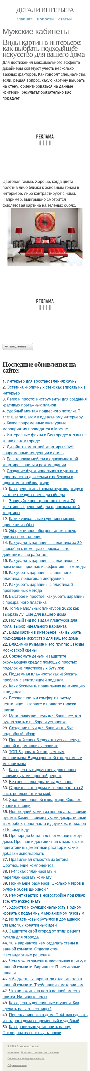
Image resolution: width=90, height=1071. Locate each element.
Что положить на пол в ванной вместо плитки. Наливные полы (41, 994)
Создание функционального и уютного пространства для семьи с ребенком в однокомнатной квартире (40, 476)
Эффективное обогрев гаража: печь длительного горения (39, 533)
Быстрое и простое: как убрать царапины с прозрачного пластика (44, 599)
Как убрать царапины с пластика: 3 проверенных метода (38, 587)
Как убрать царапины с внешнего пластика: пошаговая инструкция (36, 575)
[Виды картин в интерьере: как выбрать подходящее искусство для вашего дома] (45, 237)
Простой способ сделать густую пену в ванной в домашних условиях (41, 742)
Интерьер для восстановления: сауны (42, 381)
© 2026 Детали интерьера (24, 1046)
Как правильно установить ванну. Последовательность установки (36, 1029)
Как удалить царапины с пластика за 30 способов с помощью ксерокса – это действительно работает (42, 548)
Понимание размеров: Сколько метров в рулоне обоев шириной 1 (43, 886)
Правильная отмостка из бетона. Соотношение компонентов (36, 862)
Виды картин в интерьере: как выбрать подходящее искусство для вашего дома (43, 47)
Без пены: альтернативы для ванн (40, 781)
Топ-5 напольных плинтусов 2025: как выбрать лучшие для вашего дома (40, 611)
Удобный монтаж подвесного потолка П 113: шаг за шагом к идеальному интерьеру (42, 414)
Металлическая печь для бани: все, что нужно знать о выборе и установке (41, 719)
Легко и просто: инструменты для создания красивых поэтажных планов (44, 402)
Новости (45, 19)
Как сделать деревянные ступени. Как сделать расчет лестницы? (40, 1005)
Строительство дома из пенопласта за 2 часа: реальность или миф (42, 790)
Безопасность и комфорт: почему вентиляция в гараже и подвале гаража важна (39, 704)
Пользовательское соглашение (40, 1052)
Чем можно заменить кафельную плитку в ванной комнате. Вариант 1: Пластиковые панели (44, 967)
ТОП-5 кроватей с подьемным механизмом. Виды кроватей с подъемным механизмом (42, 757)
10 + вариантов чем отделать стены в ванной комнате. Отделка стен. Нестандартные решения (40, 949)
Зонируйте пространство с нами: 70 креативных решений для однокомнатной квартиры (41, 506)
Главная (24, 19)
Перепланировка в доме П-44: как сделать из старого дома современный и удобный (45, 1017)
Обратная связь (17, 1065)
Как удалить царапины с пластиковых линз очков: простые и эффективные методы (44, 563)
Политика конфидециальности (26, 1058)
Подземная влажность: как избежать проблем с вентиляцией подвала (39, 677)
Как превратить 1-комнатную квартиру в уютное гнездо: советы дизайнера (42, 491)
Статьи (65, 19)
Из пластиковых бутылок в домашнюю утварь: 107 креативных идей (41, 922)
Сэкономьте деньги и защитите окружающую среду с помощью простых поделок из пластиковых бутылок (39, 662)
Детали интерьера (45, 9)
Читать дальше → (17, 346)
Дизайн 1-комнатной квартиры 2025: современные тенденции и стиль (38, 450)
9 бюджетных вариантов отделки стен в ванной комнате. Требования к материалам (43, 982)
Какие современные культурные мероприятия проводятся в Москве (35, 426)
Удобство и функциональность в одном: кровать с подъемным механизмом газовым (43, 910)
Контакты (13, 1052)
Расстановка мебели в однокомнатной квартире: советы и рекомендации (40, 462)
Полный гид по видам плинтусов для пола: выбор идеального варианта (39, 623)
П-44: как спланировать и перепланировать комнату (29, 874)
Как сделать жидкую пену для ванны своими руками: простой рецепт (39, 772)
